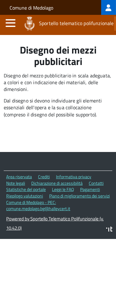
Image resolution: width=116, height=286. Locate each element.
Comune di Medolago (31, 7)
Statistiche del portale (26, 189)
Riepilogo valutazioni (24, 196)
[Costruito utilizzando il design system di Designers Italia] (109, 230)
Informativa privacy (73, 176)
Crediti (44, 176)
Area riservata (19, 176)
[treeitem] (108, 7)
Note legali (15, 183)
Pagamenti (90, 189)
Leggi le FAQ (63, 189)
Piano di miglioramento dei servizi (79, 196)
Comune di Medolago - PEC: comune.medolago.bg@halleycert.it (38, 205)
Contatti (96, 183)
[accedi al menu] (10, 23)
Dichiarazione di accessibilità (57, 183)
